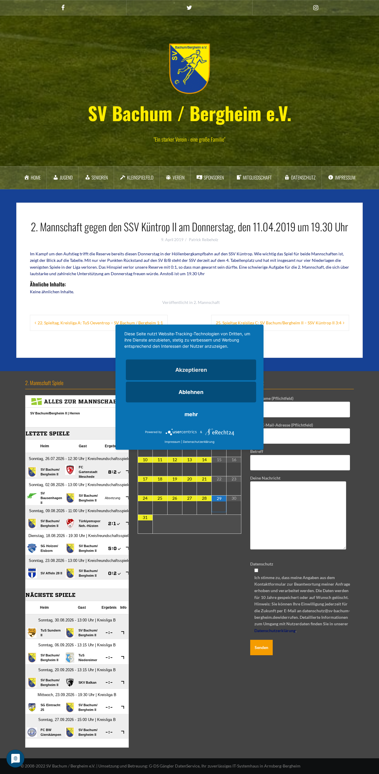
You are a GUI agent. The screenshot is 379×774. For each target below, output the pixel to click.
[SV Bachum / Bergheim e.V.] (189, 68)
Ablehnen (191, 392)
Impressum (172, 441)
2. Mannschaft (207, 302)
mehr (191, 414)
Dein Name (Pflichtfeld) (271, 398)
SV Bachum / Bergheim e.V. (189, 112)
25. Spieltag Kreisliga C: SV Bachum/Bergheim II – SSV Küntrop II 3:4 (278, 322)
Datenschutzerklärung (275, 630)
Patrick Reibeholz (203, 239)
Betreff (256, 451)
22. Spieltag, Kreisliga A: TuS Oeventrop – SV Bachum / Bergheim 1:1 (100, 322)
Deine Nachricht (265, 477)
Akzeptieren (191, 369)
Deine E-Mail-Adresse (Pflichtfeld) (281, 424)
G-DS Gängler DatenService (174, 765)
